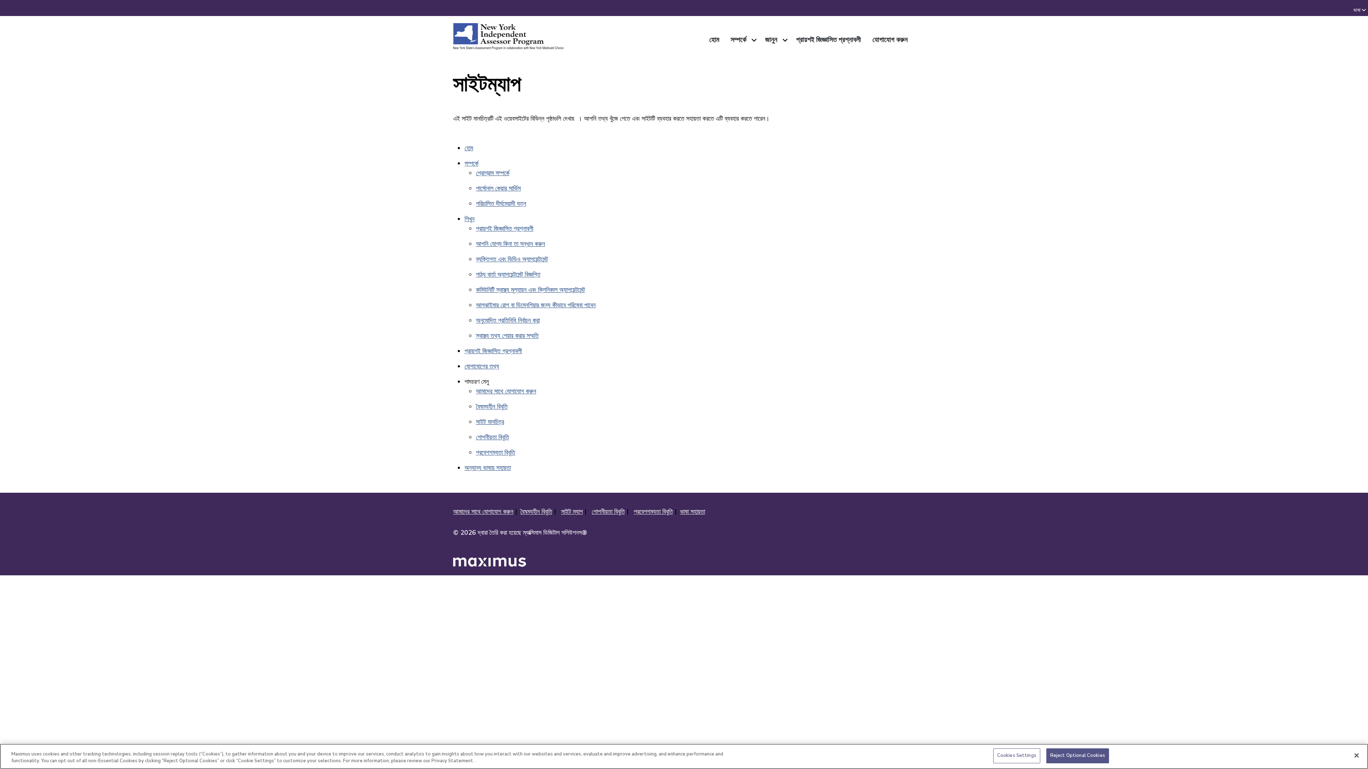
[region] (684, 756)
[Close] (1356, 755)
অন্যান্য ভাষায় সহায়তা (488, 468)
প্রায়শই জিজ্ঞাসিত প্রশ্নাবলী (504, 228)
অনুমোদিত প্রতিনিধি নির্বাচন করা (508, 320)
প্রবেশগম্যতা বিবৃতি (495, 452)
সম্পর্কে (471, 163)
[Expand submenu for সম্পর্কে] (753, 40)
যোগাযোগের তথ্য (482, 366)
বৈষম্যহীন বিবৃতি (492, 406)
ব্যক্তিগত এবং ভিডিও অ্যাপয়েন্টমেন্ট (512, 259)
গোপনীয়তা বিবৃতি (492, 437)
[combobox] (1364, 10)
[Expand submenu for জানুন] (784, 40)
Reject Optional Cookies (1077, 755)
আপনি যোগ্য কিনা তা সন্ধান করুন (510, 244)
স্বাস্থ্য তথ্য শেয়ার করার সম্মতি (507, 335)
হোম (469, 148)
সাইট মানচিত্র (490, 422)
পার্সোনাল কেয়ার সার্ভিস (498, 188)
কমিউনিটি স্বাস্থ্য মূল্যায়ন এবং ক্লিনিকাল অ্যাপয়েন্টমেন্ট (530, 290)
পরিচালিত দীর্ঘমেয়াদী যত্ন (501, 203)
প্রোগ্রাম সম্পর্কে (492, 173)
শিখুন (470, 219)
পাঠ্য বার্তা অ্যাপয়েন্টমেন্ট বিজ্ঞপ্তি (508, 274)
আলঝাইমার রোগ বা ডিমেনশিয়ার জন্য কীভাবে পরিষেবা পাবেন (536, 305)
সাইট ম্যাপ (572, 511)
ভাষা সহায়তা (692, 511)
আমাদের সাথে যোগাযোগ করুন (506, 391)
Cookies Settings (1016, 755)
